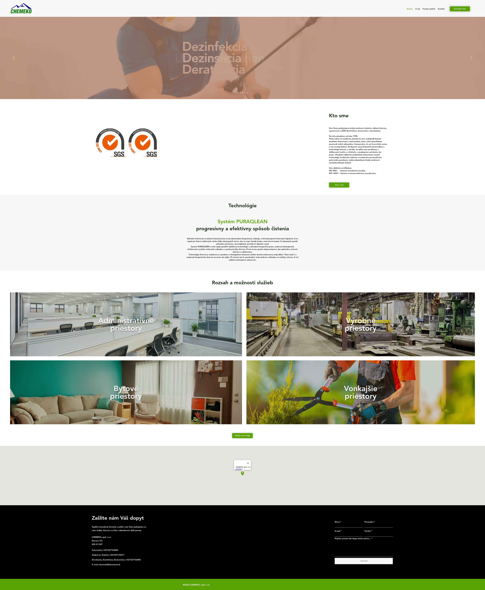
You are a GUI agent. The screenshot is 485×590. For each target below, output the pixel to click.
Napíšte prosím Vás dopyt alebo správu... (353, 538)
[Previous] (14, 58)
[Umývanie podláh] (240, 92)
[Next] (471, 58)
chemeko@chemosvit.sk (109, 564)
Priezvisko (368, 522)
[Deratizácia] (242, 92)
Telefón (367, 531)
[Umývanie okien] (244, 92)
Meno (337, 522)
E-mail (337, 531)
